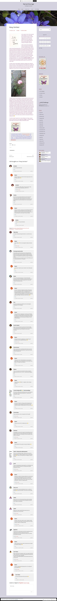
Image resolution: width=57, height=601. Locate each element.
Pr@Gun (14, 369)
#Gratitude (43, 104)
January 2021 (42, 116)
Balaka (14, 276)
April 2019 (41, 139)
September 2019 (42, 133)
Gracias (32, 9)
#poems (46, 104)
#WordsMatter (13, 139)
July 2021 (41, 112)
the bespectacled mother (18, 251)
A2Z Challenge (37, 9)
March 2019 (42, 141)
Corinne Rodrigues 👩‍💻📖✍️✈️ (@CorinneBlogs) (21, 390)
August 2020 (42, 118)
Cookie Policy (16, 599)
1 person (19, 189)
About (22, 9)
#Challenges (40, 104)
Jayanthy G (42, 156)
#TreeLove (41, 105)
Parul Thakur (15, 551)
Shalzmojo (27, 135)
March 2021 (42, 114)
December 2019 (42, 129)
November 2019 (42, 131)
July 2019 (41, 137)
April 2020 (41, 125)
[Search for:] (45, 29)
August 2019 (42, 135)
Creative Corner (27, 9)
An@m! (14, 497)
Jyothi (14, 463)
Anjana (18, 30)
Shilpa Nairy (15, 232)
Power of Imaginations (45, 152)
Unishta (14, 195)
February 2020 (42, 127)
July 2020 (41, 120)
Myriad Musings (28, 4)
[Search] (49, 29)
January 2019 (42, 144)
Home (19, 9)
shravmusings (16, 412)
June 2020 (41, 122)
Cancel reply (26, 583)
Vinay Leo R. (15, 487)
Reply (32, 171)
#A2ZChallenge (44, 102)
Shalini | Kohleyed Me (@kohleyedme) (20, 451)
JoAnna (42, 158)
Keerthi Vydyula (16, 325)
